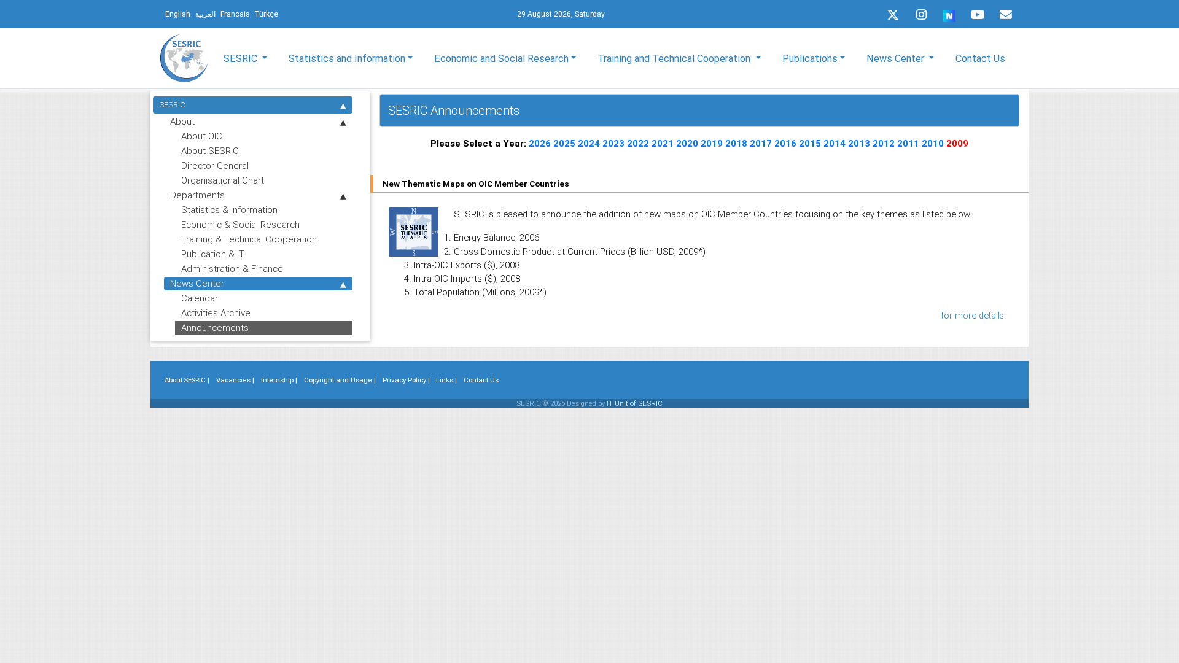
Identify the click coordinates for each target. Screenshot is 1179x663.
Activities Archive (216, 313)
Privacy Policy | (406, 380)
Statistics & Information (229, 209)
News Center (197, 283)
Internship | (279, 380)
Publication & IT (212, 254)
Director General (215, 165)
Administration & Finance (232, 268)
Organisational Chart (222, 180)
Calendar (199, 298)
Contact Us (980, 58)
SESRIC (172, 104)
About (182, 121)
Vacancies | (235, 380)
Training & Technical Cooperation (249, 239)
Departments (197, 195)
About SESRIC (210, 151)
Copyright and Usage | (340, 380)
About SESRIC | (187, 380)
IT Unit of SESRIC (635, 403)
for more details (972, 315)
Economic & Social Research (240, 224)
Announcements (215, 327)
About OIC (201, 136)
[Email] (1006, 15)
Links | (446, 380)
